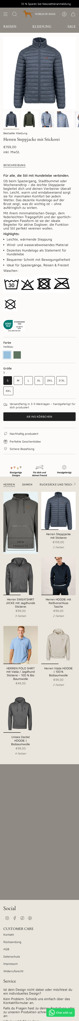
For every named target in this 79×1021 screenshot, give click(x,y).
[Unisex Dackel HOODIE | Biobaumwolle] (20, 714)
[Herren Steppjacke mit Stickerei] (58, 511)
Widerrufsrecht (13, 971)
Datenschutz (11, 956)
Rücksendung (12, 942)
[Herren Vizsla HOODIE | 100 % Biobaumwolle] (58, 645)
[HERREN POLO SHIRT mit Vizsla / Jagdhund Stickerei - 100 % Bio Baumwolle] (20, 645)
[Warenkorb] (73, 14)
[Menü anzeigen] (5, 14)
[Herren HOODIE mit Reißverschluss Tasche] (58, 576)
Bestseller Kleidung (15, 133)
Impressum (10, 963)
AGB (6, 949)
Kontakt (8, 934)
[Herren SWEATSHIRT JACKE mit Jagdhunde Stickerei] (20, 576)
